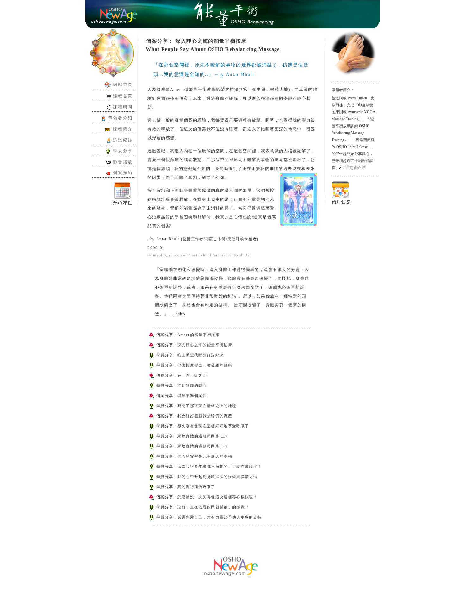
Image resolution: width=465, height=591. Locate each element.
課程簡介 (123, 129)
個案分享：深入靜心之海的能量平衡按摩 (194, 345)
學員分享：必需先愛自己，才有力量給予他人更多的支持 (209, 517)
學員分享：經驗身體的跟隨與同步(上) (191, 436)
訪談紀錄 (122, 140)
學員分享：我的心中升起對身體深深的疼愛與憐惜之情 (206, 477)
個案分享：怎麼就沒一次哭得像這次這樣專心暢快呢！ (206, 497)
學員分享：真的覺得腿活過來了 (185, 487)
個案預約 (123, 172)
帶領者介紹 (120, 118)
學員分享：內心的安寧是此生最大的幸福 (194, 456)
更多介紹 (357, 168)
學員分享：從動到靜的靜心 (181, 385)
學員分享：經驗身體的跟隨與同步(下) (191, 446)
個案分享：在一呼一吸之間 (181, 375)
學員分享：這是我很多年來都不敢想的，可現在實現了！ (209, 466)
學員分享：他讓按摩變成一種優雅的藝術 (194, 365)
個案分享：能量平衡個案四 (181, 395)
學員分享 (122, 150)
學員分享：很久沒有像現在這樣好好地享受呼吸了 (202, 426)
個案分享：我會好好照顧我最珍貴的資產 (194, 416)
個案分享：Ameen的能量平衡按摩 (188, 335)
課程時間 (123, 106)
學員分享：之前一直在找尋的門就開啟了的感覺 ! (202, 507)
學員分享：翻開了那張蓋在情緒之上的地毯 (196, 406)
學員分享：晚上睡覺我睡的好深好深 (190, 355)
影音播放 (122, 162)
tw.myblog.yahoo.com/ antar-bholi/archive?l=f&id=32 (198, 255)
